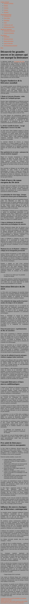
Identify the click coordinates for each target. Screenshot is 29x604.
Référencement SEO (9, 27)
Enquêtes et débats (8, 3)
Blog (2, 48)
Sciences (6, 8)
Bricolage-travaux (8, 39)
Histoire (6, 5)
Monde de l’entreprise (6, 29)
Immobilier (6, 36)
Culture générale (5, 2)
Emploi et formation (9, 33)
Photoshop (6, 20)
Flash (5, 22)
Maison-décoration (8, 41)
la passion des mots (19, 61)
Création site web (8, 25)
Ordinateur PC (7, 16)
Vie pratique (4, 35)
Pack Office (7, 18)
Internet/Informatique (6, 14)
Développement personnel (10, 45)
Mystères (6, 12)
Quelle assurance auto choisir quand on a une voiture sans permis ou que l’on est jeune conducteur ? (14, 601)
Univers (6, 10)
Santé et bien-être (8, 43)
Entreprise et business (9, 30)
